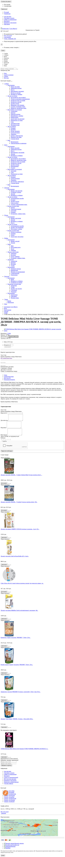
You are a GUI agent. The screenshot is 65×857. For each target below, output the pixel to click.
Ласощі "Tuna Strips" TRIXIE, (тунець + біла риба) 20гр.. (17, 719)
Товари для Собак (9, 791)
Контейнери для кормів (17, 152)
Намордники (14, 117)
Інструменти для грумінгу (18, 97)
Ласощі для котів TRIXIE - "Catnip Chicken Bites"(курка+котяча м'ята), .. (21, 475)
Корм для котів (15, 148)
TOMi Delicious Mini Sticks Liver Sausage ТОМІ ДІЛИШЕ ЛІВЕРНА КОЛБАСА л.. (24, 748)
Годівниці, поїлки (16, 192)
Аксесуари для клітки (17, 236)
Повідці (13, 112)
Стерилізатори (15, 273)
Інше (8, 184)
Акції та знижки (8, 75)
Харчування (10, 85)
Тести (12, 249)
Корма (9, 301)
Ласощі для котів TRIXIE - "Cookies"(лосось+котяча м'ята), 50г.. (19, 502)
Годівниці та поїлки (16, 282)
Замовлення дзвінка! (15, 34)
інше (8, 140)
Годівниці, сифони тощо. (18, 258)
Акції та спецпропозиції (11, 777)
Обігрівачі (14, 296)
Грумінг (13, 200)
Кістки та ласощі (15, 93)
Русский (6, 12)
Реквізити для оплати (10, 22)
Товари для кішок (9, 792)
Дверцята (13, 134)
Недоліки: (3, 427)
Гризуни (6, 187)
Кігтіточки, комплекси (17, 181)
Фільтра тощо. (15, 298)
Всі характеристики (6, 358)
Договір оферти (8, 783)
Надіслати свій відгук (6, 451)
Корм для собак (15, 86)
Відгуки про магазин (10, 779)
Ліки (12, 246)
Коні (5, 304)
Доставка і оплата (9, 18)
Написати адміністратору (11, 782)
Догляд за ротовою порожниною (20, 99)
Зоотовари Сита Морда (10, 307)
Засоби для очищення (17, 227)
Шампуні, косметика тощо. (18, 108)
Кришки (13, 262)
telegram (3, 813)
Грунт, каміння (15, 256)
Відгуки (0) (7, 378)
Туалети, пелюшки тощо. (18, 106)
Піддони (13, 264)
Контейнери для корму (17, 91)
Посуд (12, 90)
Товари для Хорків (9, 800)
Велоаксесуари (15, 125)
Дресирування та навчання (18, 143)
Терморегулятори (16, 268)
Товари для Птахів (9, 795)
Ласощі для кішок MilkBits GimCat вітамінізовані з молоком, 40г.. (19, 610)
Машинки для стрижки (17, 105)
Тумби (13, 265)
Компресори (14, 270)
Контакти (7, 21)
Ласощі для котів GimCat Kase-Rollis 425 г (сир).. (15, 556)
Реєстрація (7, 4)
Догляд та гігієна (12, 96)
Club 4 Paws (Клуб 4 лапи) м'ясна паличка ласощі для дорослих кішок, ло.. (22, 583)
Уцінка (6, 76)
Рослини (13, 255)
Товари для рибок (9, 797)
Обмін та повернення (10, 19)
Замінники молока (16, 88)
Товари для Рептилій (10, 798)
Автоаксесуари (15, 123)
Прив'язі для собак (16, 137)
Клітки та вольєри (16, 232)
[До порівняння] (4, 362)
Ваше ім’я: (4, 413)
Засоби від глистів (16, 102)
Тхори (6, 299)
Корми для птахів (16, 218)
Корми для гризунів (16, 190)
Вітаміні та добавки (16, 94)
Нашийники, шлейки (17, 116)
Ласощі (13, 154)
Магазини (7, 24)
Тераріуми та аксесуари (14, 284)
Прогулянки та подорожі (14, 109)
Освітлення (14, 275)
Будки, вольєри (15, 131)
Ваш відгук (4, 435)
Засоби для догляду (16, 288)
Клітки (13, 207)
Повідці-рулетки (15, 114)
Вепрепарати (14, 142)
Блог (5, 73)
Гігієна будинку (15, 132)
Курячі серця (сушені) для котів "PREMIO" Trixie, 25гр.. (17, 664)
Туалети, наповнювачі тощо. (19, 204)
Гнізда (12, 235)
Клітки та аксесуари (13, 206)
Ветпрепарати (15, 186)
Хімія (9, 244)
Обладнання (11, 267)
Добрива (13, 250)
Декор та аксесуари (13, 252)
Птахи (6, 215)
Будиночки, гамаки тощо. (18, 213)
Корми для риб (15, 241)
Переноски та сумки (17, 120)
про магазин (7, 16)
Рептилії (6, 276)
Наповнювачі (15, 166)
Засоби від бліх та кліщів (18, 100)
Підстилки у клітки (16, 229)
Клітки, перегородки (17, 135)
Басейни (13, 129)
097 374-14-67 (5, 811)
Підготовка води (15, 247)
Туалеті (13, 168)
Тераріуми (14, 285)
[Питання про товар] (1, 362)
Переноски (10, 302)
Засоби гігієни (15, 103)
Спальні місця (15, 138)
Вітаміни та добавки (17, 155)
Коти (5, 145)
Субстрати (14, 290)
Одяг (12, 122)
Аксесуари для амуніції (17, 119)
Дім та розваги (11, 126)
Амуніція (13, 171)
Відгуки (6, 78)
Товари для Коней (9, 801)
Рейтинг (3, 438)
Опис (5, 375)
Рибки (6, 238)
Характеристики (9, 376)
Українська (7, 13)
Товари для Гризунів (10, 794)
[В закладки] (3, 362)
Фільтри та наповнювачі (18, 272)
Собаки (6, 83)
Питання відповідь (9, 379)
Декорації (13, 253)
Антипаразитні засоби (17, 198)
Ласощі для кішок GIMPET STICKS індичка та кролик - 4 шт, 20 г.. (20, 529)
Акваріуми (10, 259)
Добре (2, 855)
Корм (12, 279)
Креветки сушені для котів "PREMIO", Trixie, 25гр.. (15, 637)
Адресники (14, 111)
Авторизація (7, 6)
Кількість (6, 345)
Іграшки (13, 128)
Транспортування (16, 209)
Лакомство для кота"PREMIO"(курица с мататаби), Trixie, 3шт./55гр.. (20, 691)
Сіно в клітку (15, 203)
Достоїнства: (4, 420)
